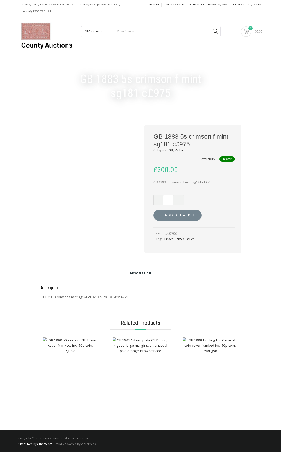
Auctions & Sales (174, 5)
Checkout (238, 5)
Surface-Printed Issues (179, 239)
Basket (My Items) (218, 5)
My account (255, 5)
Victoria (179, 150)
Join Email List (196, 5)
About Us (153, 5)
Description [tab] (140, 273)
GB (171, 150)
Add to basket (179, 215)
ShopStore (25, 444)
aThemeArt (44, 444)
